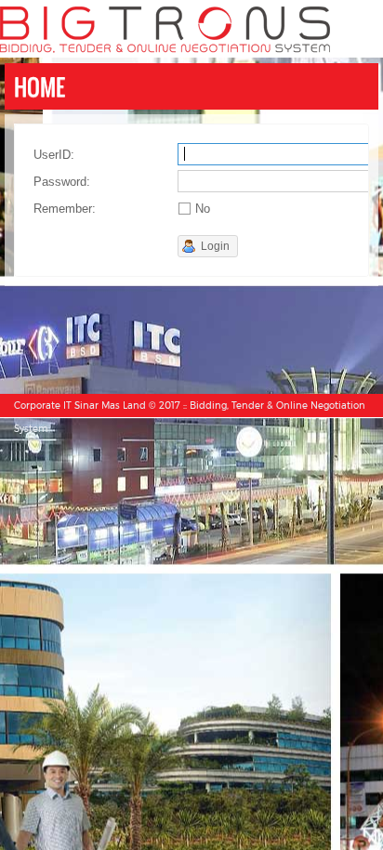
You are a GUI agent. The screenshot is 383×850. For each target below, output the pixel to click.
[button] (208, 246)
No (202, 209)
